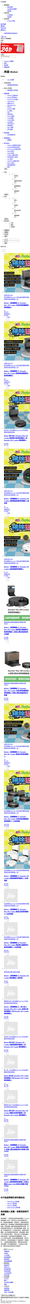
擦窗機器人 (7, 138)
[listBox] (15, 246)
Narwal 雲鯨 (10, 116)
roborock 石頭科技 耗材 (14, 145)
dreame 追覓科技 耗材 (13, 147)
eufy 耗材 (10, 159)
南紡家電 (10, 125)
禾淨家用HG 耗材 (12, 157)
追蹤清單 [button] (6, 33)
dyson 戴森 (10, 118)
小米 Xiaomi (10, 101)
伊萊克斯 (10, 114)
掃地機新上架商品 (12, 90)
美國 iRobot (10, 103)
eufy (8, 112)
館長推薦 (6, 132)
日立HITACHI (11, 105)
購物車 (3, 26)
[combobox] (15, 56)
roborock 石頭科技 (12, 95)
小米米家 (10, 122)
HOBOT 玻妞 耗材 (12, 155)
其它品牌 (10, 129)
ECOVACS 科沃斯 (12, 99)
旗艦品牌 (6, 93)
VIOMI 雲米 (10, 120)
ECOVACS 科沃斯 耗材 (14, 149)
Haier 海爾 (10, 127)
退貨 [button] (10, 33)
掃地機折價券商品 (12, 85)
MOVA (9, 107)
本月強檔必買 (11, 134)
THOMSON (10, 123)
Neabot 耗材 (10, 153)
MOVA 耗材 (10, 163)
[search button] (1, 58)
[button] (15, 11)
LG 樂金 (9, 110)
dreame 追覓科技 (12, 97)
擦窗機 (9, 140)
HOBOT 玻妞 (11, 108)
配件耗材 (6, 143)
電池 (8, 167)
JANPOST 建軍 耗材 (13, 161)
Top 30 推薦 (10, 79)
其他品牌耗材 (11, 165)
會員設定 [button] (14, 33)
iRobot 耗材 (10, 151)
